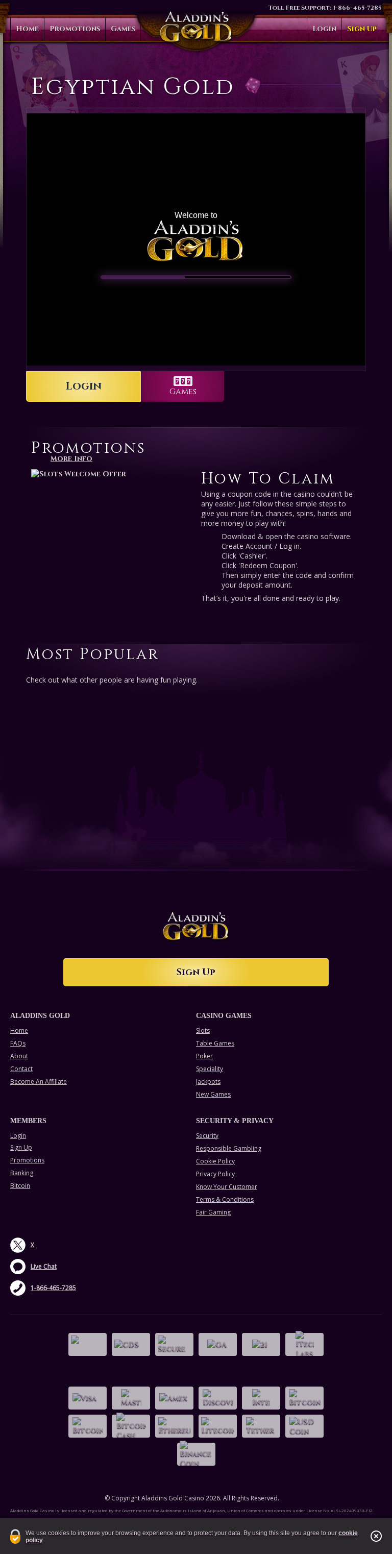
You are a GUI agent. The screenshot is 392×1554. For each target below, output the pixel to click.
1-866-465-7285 (357, 8)
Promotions (75, 29)
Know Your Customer (226, 1186)
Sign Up (362, 29)
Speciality (209, 1068)
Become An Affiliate (38, 1081)
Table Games (215, 1043)
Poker (204, 1056)
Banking (21, 1173)
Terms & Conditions (225, 1199)
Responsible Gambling (228, 1148)
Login (324, 29)
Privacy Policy (215, 1174)
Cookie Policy (215, 1161)
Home (27, 29)
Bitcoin (20, 1185)
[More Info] (111, 474)
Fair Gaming (213, 1212)
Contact (21, 1068)
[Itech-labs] (304, 1344)
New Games (213, 1094)
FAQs (18, 1043)
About (19, 1056)
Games (123, 29)
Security (207, 1135)
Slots (203, 1030)
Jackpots (208, 1081)
